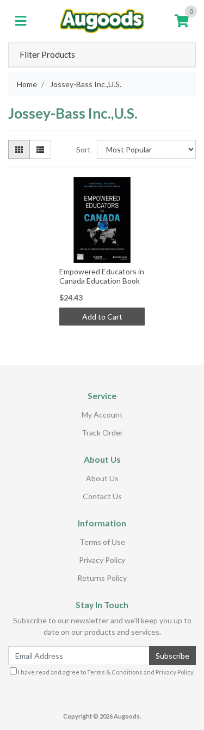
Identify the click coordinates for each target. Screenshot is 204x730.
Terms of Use (102, 542)
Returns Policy (102, 577)
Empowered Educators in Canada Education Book (101, 276)
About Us (102, 478)
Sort (83, 149)
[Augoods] (102, 20)
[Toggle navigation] (20, 21)
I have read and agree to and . (105, 672)
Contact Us (102, 496)
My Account (102, 414)
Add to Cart (102, 316)
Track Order (102, 432)
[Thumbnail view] (19, 149)
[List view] (40, 149)
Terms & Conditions (115, 672)
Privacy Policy (102, 560)
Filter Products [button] (47, 54)
